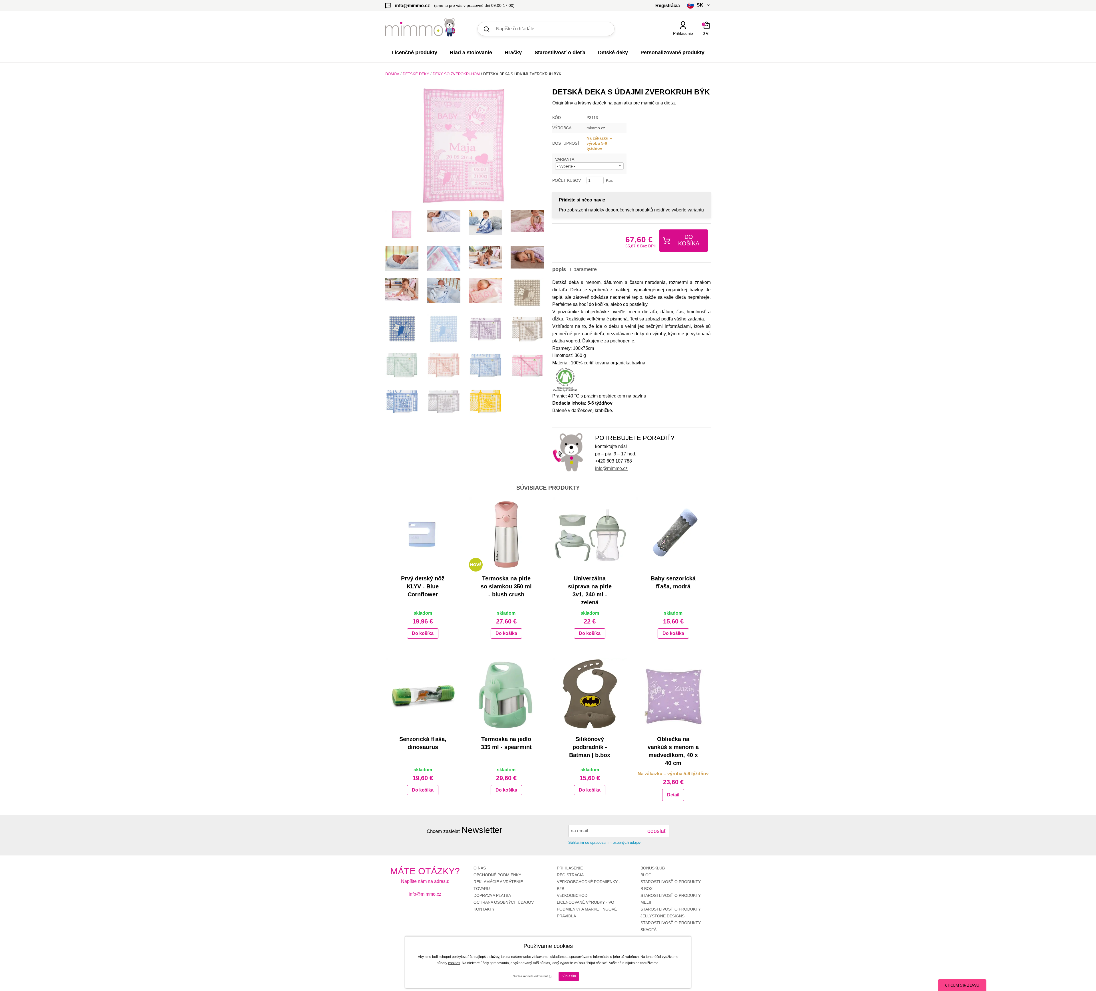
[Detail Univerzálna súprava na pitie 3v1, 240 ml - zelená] (589, 534)
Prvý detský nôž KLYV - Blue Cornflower (422, 586)
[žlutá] (485, 401)
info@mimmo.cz (611, 468)
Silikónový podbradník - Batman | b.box (589, 747)
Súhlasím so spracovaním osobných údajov (604, 842)
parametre (585, 269)
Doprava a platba (492, 895)
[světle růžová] (527, 365)
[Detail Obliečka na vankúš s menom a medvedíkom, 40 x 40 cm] (673, 695)
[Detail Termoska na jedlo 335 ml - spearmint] (506, 695)
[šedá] (443, 401)
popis (559, 269)
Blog (646, 875)
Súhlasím (568, 976)
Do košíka (688, 240)
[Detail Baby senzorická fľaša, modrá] (673, 534)
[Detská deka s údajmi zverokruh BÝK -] (402, 224)
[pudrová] (443, 365)
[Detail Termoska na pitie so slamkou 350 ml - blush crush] (506, 534)
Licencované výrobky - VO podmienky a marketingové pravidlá (587, 909)
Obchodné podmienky (497, 875)
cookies (454, 963)
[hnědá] (527, 329)
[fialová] (485, 329)
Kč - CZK (677, 43)
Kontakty (484, 909)
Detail (673, 794)
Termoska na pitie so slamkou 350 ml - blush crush (506, 586)
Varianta (564, 159)
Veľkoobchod (572, 895)
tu (550, 976)
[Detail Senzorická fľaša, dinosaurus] (422, 695)
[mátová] (402, 365)
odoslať (656, 831)
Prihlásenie (570, 868)
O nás (480, 868)
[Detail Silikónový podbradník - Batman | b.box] (589, 695)
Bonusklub (652, 868)
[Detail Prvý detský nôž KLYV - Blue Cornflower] (422, 534)
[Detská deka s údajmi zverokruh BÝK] (464, 146)
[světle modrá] (485, 365)
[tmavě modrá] (402, 401)
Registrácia (570, 875)
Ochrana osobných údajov (504, 902)
